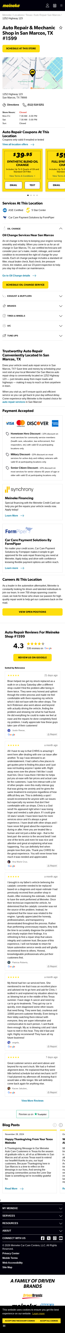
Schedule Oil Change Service (25, 285)
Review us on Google (32, 657)
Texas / (30, 15)
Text (32, 185)
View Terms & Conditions (21, 176)
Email (13, 185)
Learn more (38, 1313)
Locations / (19, 15)
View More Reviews (32, 1100)
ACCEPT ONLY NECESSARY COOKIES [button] (20, 1321)
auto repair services (13, 402)
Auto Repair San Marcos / (48, 15)
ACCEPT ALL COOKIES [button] (49, 1321)
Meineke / (7, 15)
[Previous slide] (55, 1125)
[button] (4, 1325)
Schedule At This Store (21, 48)
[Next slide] (61, 1125)
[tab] (28, 195)
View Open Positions (32, 612)
